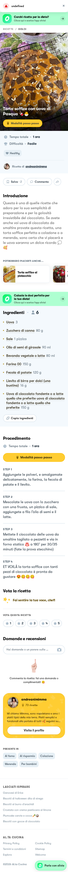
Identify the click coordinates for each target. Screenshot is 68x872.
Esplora (7, 854)
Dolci (22, 29)
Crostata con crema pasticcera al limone (27, 809)
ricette (8, 29)
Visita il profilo (34, 730)
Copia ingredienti (22, 418)
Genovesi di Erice (13, 792)
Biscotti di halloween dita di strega (23, 798)
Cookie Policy (43, 843)
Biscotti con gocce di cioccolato (21, 821)
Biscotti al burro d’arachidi (18, 804)
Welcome (40, 854)
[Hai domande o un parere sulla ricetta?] (30, 650)
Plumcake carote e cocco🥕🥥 (21, 815)
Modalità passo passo (25, 123)
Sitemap (40, 848)
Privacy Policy (11, 843)
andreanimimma (36, 166)
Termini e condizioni (14, 848)
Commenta (42, 181)
